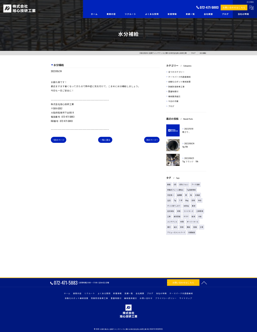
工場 (201, 227)
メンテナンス (172, 221)
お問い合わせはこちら (234, 7)
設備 (194, 227)
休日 (199, 200)
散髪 (169, 184)
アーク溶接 (196, 184)
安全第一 (170, 195)
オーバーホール (192, 221)
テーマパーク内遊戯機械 (179, 76)
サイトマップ (185, 298)
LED (175, 184)
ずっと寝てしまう (173, 206)
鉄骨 (182, 227)
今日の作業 (173, 101)
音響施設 (191, 232)
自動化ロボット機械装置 (179, 81)
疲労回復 (177, 216)
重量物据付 (173, 91)
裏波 (193, 206)
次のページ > (152, 139)
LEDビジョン (183, 184)
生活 (169, 200)
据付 (169, 227)
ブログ (171, 106)
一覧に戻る (105, 139)
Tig (175, 200)
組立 (175, 227)
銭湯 (193, 216)
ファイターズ (188, 211)
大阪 (199, 216)
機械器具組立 (174, 96)
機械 (188, 227)
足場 (193, 200)
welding (186, 206)
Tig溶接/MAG (191, 190)
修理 (182, 221)
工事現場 (199, 211)
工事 (169, 216)
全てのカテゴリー (176, 71)
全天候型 (170, 211)
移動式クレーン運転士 (175, 190)
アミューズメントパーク (176, 232)
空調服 (179, 195)
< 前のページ (58, 139)
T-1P (180, 200)
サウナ (186, 216)
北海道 (197, 195)
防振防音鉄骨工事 (176, 86)
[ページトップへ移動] (204, 282)
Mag (187, 200)
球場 (178, 211)
